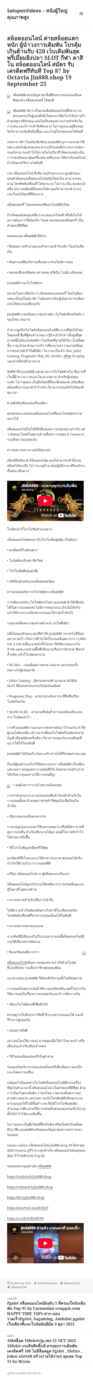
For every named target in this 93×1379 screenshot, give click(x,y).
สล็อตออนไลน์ (17, 962)
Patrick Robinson (47, 1283)
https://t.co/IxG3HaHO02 (25, 1218)
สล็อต (67, 356)
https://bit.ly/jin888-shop (25, 1197)
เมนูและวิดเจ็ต (81, 13)
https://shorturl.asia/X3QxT (27, 1208)
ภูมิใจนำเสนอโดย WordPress (24, 1373)
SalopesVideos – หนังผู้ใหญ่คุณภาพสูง (37, 13)
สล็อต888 (44, 1166)
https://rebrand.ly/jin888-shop (30, 1187)
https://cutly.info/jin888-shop (29, 1176)
